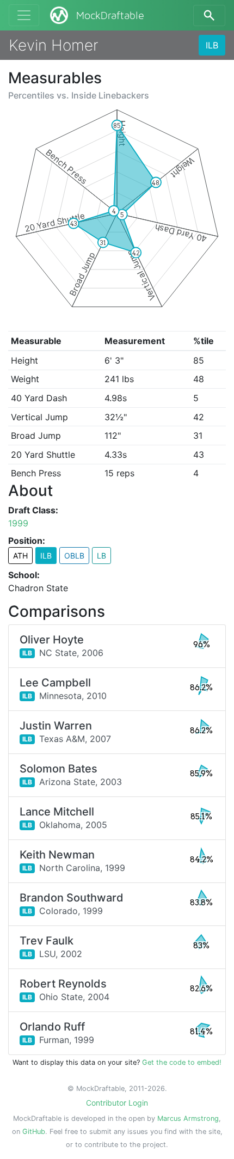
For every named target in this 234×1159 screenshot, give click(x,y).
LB (101, 555)
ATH (20, 555)
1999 (18, 523)
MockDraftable (110, 15)
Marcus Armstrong (188, 1118)
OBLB (74, 555)
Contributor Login (117, 1102)
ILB (212, 45)
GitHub (33, 1131)
